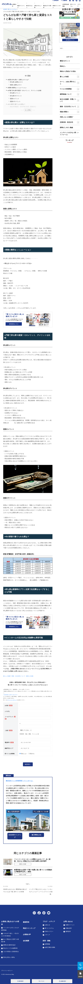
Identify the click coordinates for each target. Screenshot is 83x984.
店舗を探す (68, 928)
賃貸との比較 (29, 676)
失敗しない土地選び (66, 117)
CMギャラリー (49, 931)
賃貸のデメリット (15, 101)
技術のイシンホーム (57, 6)
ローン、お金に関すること (68, 82)
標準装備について (66, 94)
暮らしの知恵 (7, 676)
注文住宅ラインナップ (15, 836)
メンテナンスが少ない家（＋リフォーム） (69, 133)
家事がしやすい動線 (66, 127)
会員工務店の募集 (50, 947)
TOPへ (28, 884)
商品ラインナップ (21, 6)
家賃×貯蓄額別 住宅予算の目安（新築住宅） (23, 106)
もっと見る (28, 110)
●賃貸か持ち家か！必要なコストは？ (18, 79)
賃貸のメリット (14, 98)
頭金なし (63, 66)
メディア (79, 5)
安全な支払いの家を (9, 957)
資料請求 (68, 931)
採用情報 (47, 944)
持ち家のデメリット (16, 95)
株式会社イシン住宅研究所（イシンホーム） (19, 781)
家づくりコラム (73, 5)
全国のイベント (70, 925)
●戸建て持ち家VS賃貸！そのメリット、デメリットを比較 (24, 90)
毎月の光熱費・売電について (68, 100)
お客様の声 (14, 5)
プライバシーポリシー (12, 700)
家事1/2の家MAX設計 (9, 945)
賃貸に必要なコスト (16, 85)
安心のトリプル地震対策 (10, 948)
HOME (5, 9)
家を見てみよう (29, 6)
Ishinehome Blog (9, 974)
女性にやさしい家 (38, 6)
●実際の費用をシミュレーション (17, 87)
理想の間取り (64, 112)
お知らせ (47, 925)
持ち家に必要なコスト (16, 82)
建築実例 (26, 922)
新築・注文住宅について (18, 676)
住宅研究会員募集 (65, 5)
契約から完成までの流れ (68, 71)
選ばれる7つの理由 (47, 6)
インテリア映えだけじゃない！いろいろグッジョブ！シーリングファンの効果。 (40, 892)
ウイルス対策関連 (66, 89)
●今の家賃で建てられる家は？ (16, 104)
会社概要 (26, 941)
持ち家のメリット (15, 93)
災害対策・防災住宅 (66, 122)
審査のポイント (65, 61)
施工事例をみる (36, 835)
